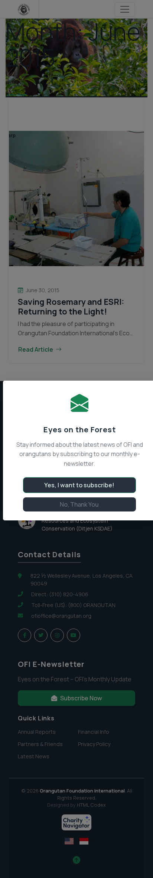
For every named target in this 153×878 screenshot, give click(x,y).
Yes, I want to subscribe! (79, 485)
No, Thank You (79, 504)
